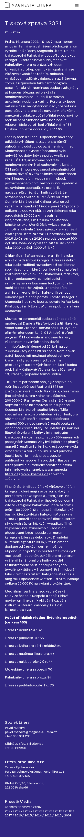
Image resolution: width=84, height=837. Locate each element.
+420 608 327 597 (18, 775)
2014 (38, 815)
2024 (9, 811)
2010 (58, 815)
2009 (68, 815)
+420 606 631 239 (18, 736)
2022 (39, 811)
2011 (48, 815)
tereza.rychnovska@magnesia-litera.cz (34, 771)
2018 (69, 811)
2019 (59, 811)
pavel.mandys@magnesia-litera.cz (31, 731)
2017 (9, 815)
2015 (28, 815)
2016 (18, 815)
